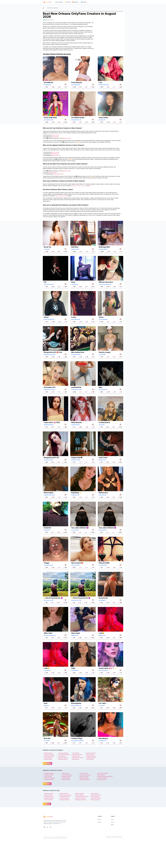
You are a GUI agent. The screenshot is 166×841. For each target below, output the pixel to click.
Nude (78, 185)
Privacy (112, 822)
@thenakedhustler (58, 174)
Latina (82, 185)
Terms (112, 819)
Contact (99, 822)
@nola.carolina (55, 135)
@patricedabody (56, 155)
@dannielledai (54, 136)
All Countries (47, 783)
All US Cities (47, 803)
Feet (90, 185)
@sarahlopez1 (66, 138)
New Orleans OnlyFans (52, 7)
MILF (75, 185)
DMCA (112, 824)
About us (99, 819)
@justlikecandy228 (51, 172)
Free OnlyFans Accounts (61, 195)
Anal (85, 185)
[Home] (43, 8)
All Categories (47, 763)
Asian (72, 185)
